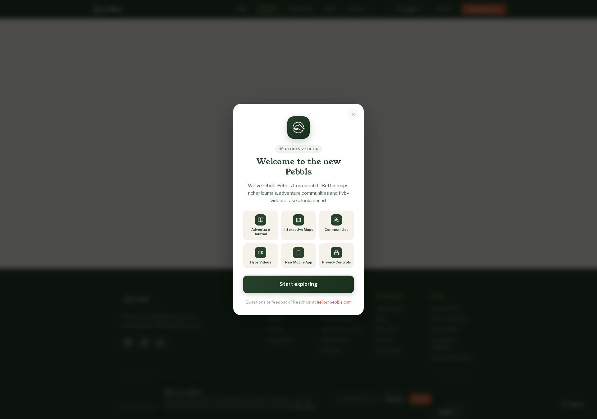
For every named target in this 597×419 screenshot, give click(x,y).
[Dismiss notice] (353, 114)
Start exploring (298, 284)
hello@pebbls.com (334, 302)
